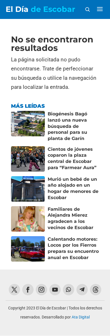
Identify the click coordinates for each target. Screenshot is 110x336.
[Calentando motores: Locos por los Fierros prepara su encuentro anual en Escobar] (28, 249)
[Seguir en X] (14, 289)
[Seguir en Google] (95, 289)
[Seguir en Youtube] (55, 289)
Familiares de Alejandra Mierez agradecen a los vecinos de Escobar (70, 218)
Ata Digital (81, 317)
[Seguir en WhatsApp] (68, 289)
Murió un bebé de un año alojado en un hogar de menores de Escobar (73, 188)
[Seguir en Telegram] (82, 289)
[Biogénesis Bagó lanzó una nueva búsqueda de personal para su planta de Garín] (28, 126)
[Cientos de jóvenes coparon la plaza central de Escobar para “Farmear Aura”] (28, 159)
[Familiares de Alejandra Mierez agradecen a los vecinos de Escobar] (28, 219)
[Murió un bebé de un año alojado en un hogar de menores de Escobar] (28, 189)
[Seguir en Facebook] (28, 289)
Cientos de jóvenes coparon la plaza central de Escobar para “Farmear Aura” (72, 158)
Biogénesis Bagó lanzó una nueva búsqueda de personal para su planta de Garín (67, 126)
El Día (40, 9)
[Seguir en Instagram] (41, 289)
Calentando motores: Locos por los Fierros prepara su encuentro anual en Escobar (73, 248)
